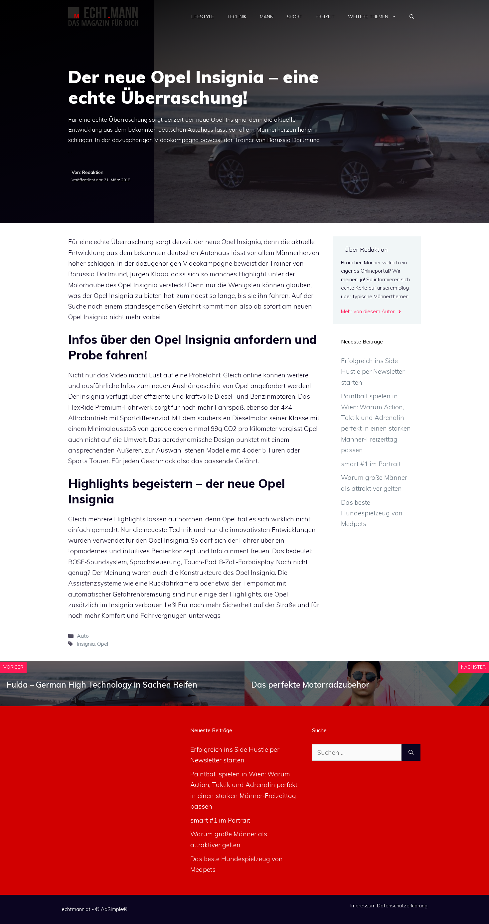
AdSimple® (114, 909)
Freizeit (325, 17)
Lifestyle (202, 17)
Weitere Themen (368, 17)
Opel (102, 643)
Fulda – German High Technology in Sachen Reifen (102, 685)
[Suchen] (411, 752)
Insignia (86, 643)
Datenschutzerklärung (402, 905)
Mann (266, 17)
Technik (236, 17)
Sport (294, 17)
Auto (83, 635)
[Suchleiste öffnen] (412, 17)
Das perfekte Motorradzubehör (310, 685)
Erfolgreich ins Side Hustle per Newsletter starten (373, 371)
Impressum (363, 905)
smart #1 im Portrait (371, 464)
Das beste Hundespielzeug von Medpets (372, 513)
